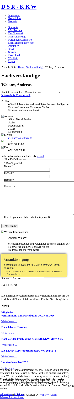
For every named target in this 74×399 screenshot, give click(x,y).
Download (14, 55)
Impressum (14, 15)
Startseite (13, 27)
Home (21, 67)
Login (11, 61)
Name (8, 166)
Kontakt (12, 21)
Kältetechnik (8, 95)
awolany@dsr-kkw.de (20, 137)
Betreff (9, 179)
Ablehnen (19, 394)
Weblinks (13, 58)
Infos (11, 48)
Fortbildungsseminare (20, 39)
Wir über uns (15, 30)
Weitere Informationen (12, 397)
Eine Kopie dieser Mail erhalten (21, 217)
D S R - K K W (18, 7)
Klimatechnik (23, 95)
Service (12, 52)
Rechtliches (14, 18)
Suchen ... (6, 278)
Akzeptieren (6, 394)
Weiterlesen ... (9, 321)
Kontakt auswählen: (12, 92)
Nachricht (10, 186)
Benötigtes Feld (13, 163)
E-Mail (9, 173)
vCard (40, 156)
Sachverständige (17, 36)
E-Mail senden (10, 226)
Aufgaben (13, 45)
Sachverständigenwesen (21, 42)
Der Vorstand (15, 33)
